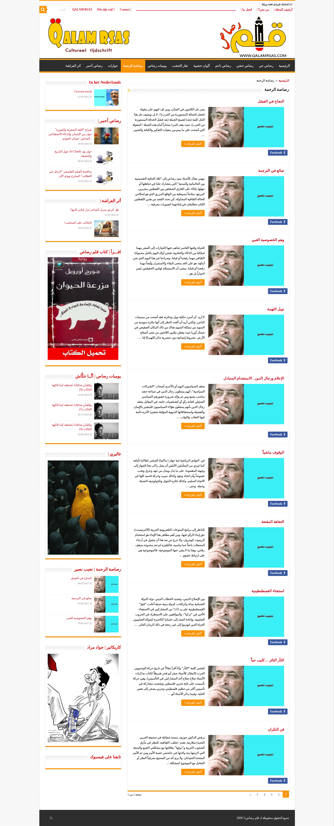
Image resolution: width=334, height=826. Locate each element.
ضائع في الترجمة (271, 170)
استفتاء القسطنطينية (268, 591)
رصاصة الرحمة (133, 66)
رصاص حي (266, 66)
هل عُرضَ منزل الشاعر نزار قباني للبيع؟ (94, 209)
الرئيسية (284, 66)
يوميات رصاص (157, 66)
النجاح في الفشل (271, 101)
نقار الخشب (180, 66)
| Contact (125, 9)
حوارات (113, 66)
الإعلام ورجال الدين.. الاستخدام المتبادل (253, 378)
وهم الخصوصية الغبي (268, 240)
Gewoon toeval (83, 91)
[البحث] (43, 9)
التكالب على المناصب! (78, 222)
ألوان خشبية (201, 66)
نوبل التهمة (275, 309)
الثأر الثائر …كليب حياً (267, 660)
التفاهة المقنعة (272, 522)
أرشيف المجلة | (283, 9)
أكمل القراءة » (193, 144)
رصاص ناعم (223, 66)
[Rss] (51, 818)
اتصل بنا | (246, 9)
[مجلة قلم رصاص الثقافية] (167, 34)
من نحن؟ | (263, 9)
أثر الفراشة (73, 66)
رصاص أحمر (94, 66)
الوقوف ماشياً (273, 452)
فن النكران (276, 729)
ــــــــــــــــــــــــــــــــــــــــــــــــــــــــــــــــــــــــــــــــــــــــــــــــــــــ (186, 9)
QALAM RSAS (82, 9)
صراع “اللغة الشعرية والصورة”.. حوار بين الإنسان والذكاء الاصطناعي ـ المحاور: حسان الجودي (70, 134)
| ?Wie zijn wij (106, 9)
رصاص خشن (245, 66)
